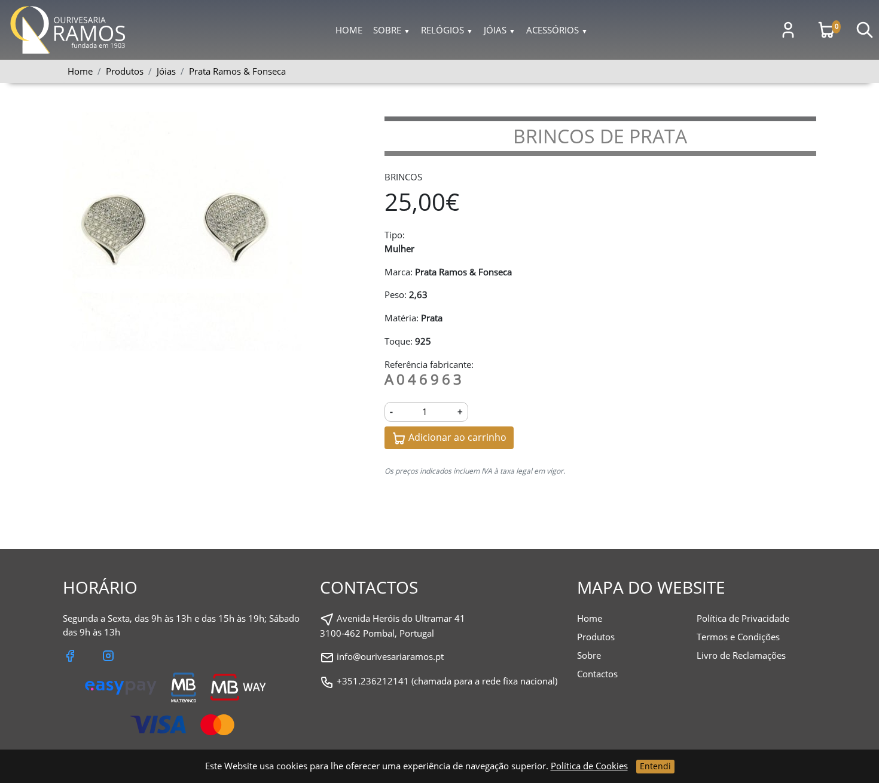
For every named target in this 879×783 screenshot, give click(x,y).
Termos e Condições (738, 637)
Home (348, 30)
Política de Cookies (589, 766)
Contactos (597, 674)
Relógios (447, 30)
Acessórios (557, 30)
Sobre (391, 30)
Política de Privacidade (743, 618)
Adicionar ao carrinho (456, 437)
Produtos (596, 637)
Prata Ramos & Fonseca (237, 71)
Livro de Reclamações (741, 655)
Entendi (655, 766)
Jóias (499, 30)
